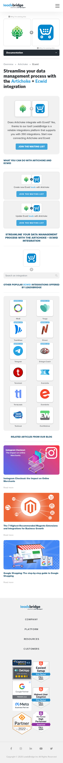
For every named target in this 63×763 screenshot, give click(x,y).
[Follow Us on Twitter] (51, 748)
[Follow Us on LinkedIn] (31, 748)
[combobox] (31, 275)
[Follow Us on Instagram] (21, 748)
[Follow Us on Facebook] (11, 748)
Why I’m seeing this (18, 17)
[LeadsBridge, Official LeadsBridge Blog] (14, 5)
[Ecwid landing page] (45, 32)
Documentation (14, 52)
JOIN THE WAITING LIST (31, 146)
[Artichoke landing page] (17, 32)
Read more (8, 487)
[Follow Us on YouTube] (41, 748)
